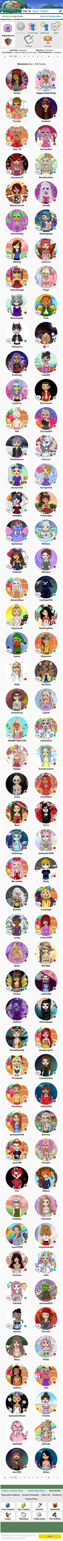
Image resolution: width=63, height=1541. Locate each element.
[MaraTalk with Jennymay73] (9, 172)
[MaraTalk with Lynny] (9, 932)
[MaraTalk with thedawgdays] (38, 228)
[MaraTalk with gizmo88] (9, 1157)
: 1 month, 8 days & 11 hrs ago (19, 52)
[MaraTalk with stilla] (38, 1269)
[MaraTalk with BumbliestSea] (38, 172)
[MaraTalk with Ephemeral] (9, 538)
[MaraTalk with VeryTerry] (38, 679)
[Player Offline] (25, 87)
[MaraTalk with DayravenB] (9, 623)
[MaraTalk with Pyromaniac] (38, 398)
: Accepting (49, 52)
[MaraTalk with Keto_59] (9, 144)
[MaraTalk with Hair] (9, 426)
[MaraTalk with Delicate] (38, 1438)
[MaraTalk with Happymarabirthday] (38, 87)
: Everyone (18, 50)
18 (49, 56)
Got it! (50, 1536)
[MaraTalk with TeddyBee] (9, 510)
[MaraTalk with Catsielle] (9, 1298)
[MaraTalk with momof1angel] (9, 284)
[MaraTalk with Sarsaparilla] (38, 482)
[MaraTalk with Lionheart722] (38, 594)
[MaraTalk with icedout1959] (38, 932)
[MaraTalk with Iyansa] (9, 651)
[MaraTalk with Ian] (38, 341)
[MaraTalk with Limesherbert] (38, 1073)
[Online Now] (54, 87)
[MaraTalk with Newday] (9, 256)
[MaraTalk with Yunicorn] (38, 454)
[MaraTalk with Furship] (9, 116)
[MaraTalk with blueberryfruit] (38, 1045)
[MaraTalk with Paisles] (9, 988)
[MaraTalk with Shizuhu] (38, 1326)
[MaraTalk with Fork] (38, 312)
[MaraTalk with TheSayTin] (9, 341)
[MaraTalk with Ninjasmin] (38, 651)
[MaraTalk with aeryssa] (9, 1326)
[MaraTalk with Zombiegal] (38, 904)
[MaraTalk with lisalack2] (9, 566)
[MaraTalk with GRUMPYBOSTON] (9, 735)
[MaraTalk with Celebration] (38, 735)
